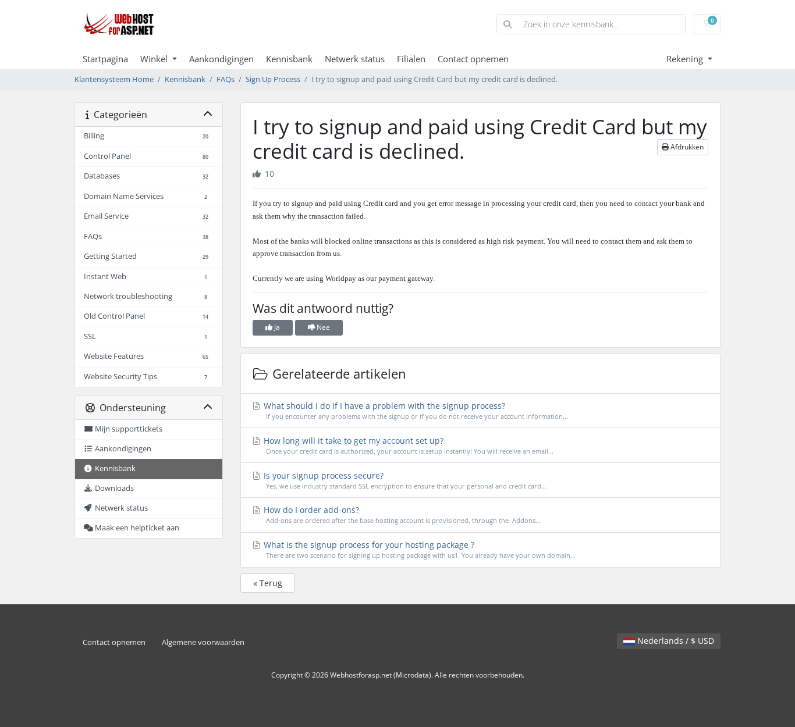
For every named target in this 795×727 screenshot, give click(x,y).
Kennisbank (289, 59)
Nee (322, 327)
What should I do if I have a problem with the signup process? (414, 410)
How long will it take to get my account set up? (407, 445)
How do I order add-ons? (401, 514)
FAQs (226, 79)
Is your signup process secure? (403, 480)
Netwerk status (355, 59)
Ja (276, 327)
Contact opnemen (473, 59)
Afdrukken (686, 147)
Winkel (155, 59)
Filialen (411, 59)
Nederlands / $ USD (674, 640)
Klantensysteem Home (114, 79)
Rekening (685, 59)
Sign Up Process (273, 79)
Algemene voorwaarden (203, 642)
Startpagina (105, 59)
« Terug (267, 583)
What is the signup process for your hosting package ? (418, 549)
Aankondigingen (221, 59)
